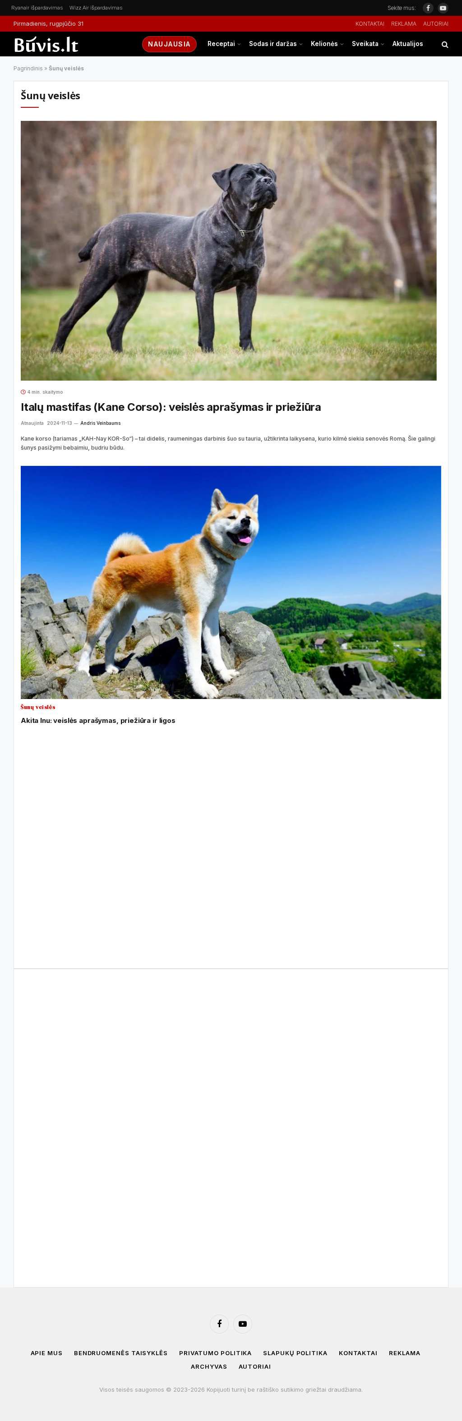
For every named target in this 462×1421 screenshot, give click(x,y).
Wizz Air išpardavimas (95, 8)
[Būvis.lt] (70, 44)
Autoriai (435, 23)
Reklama (403, 23)
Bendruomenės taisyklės (121, 1353)
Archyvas (209, 1366)
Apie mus (47, 1353)
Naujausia (169, 44)
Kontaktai (370, 23)
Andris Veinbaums (100, 423)
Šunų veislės (38, 707)
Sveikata (365, 43)
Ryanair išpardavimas (37, 8)
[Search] (444, 44)
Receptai (221, 43)
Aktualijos (408, 43)
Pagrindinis (28, 68)
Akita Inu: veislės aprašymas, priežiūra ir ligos (98, 720)
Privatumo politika (215, 1353)
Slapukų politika (295, 1353)
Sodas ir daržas (273, 43)
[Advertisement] (229, 768)
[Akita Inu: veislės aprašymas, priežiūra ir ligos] (231, 582)
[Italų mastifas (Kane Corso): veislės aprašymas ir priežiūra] (229, 251)
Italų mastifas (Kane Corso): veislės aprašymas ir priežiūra (171, 407)
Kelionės (324, 43)
